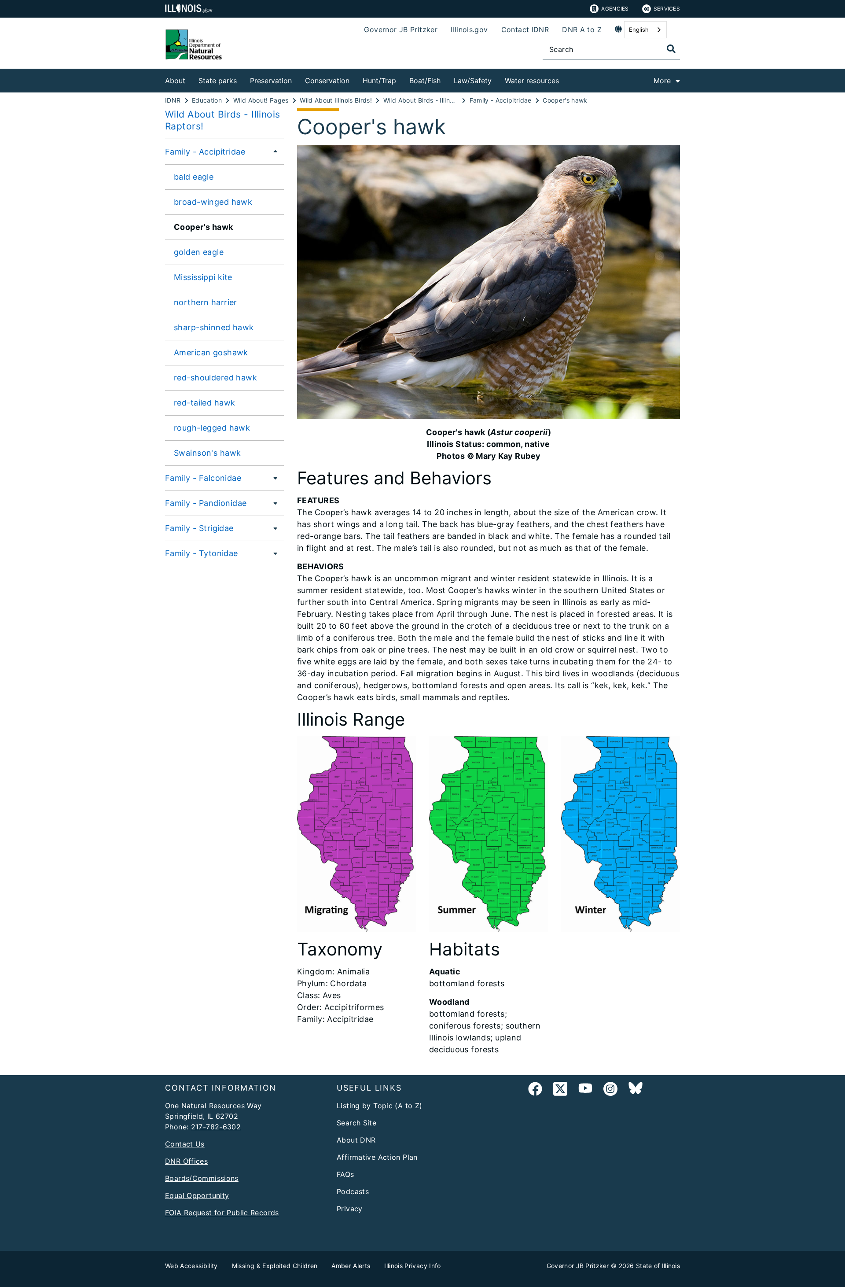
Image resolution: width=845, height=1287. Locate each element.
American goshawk (211, 352)
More (662, 80)
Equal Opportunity (197, 1195)
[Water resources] (565, 79)
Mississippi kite (203, 277)
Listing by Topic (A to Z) (379, 1105)
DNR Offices (186, 1161)
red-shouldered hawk (215, 377)
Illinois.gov (469, 29)
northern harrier (205, 302)
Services (667, 8)
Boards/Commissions (202, 1178)
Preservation (271, 80)
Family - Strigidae (199, 528)
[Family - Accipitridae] (273, 151)
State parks (217, 80)
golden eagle (199, 252)
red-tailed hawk (204, 402)
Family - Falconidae (203, 478)
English (639, 29)
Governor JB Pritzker (400, 29)
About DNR (356, 1140)
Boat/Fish (425, 80)
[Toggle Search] (671, 48)
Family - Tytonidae (201, 553)
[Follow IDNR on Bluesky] (635, 1090)
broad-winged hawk (213, 202)
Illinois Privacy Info (412, 1265)
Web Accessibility (191, 1265)
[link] (535, 1090)
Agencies (614, 8)
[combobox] (645, 29)
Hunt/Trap (379, 80)
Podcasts (353, 1191)
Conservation (327, 80)
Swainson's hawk (207, 452)
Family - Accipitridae (205, 151)
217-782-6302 (216, 1126)
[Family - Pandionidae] (273, 502)
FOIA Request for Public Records (222, 1212)
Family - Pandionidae (206, 503)
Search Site (356, 1122)
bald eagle (193, 176)
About (175, 80)
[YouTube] (585, 1090)
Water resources (532, 80)
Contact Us (185, 1143)
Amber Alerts (350, 1265)
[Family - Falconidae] (273, 477)
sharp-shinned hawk (214, 327)
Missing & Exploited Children (275, 1265)
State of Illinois (658, 1265)
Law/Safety (473, 80)
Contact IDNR (525, 29)
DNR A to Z (582, 29)
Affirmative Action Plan (377, 1157)
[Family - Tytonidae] (273, 553)
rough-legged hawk (212, 427)
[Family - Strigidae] (273, 528)
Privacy (350, 1208)
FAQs (345, 1174)
